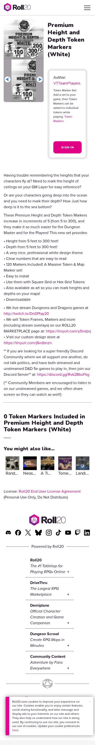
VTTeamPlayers (66, 83)
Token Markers (62, 118)
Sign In (67, 147)
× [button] (90, 702)
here (15, 730)
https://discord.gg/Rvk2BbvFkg (63, 374)
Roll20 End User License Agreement (50, 491)
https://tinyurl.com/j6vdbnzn (28, 343)
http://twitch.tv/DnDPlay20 (26, 313)
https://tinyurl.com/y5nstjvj (68, 331)
